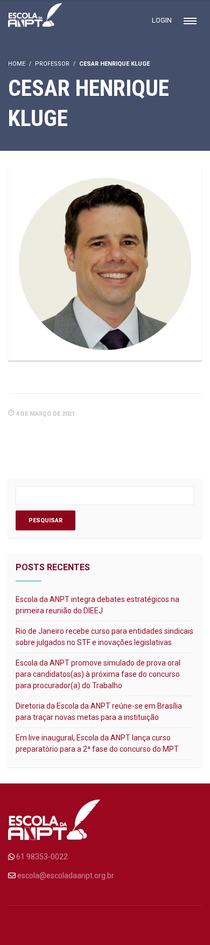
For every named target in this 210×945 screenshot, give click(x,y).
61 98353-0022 (42, 856)
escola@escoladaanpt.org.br (65, 875)
